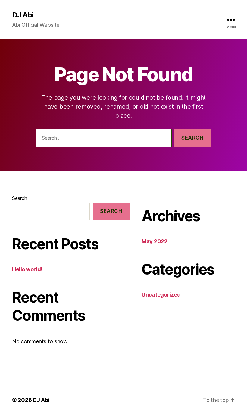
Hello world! (27, 269)
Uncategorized (161, 294)
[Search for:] (103, 139)
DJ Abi (22, 15)
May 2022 (154, 241)
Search (19, 198)
